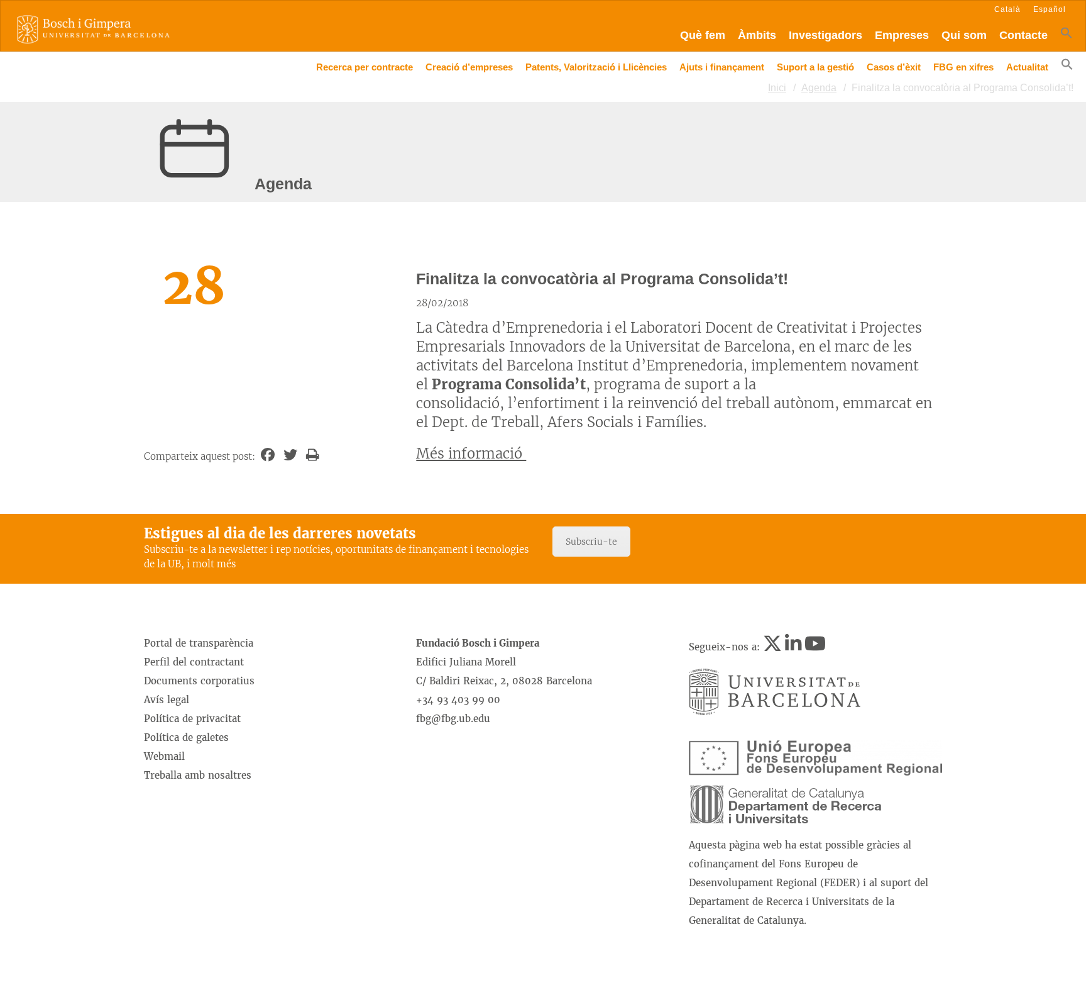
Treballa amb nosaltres (197, 775)
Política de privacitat (192, 719)
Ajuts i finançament (721, 67)
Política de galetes (186, 737)
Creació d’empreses (469, 67)
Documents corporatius (199, 681)
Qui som (964, 35)
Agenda (818, 87)
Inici (777, 87)
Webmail (164, 756)
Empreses (902, 35)
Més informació (471, 453)
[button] (1066, 35)
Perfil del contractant (194, 662)
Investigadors (825, 35)
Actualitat (1027, 67)
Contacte (1023, 35)
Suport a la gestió (815, 67)
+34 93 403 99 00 (458, 700)
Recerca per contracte (364, 67)
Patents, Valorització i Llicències (596, 67)
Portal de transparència (198, 643)
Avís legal (166, 700)
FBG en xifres (963, 67)
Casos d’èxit (894, 67)
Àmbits (757, 35)
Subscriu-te (591, 541)
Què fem (702, 35)
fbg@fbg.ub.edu (453, 719)
